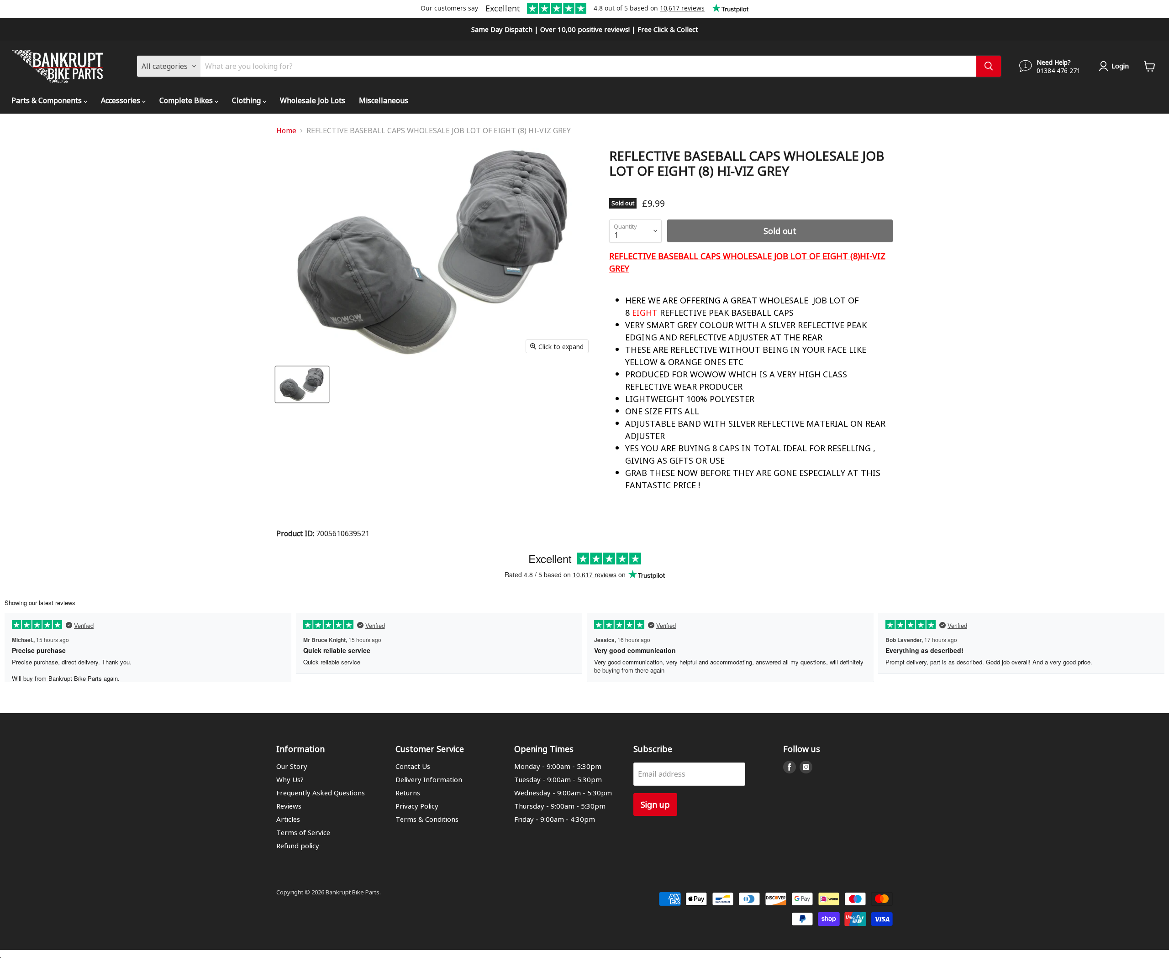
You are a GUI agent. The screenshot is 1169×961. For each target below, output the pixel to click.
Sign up (655, 804)
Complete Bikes (187, 100)
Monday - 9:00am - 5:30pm (557, 766)
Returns (407, 793)
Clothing (247, 100)
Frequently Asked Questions (320, 793)
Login (1120, 66)
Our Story (291, 766)
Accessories (121, 100)
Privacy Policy (416, 806)
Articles (288, 819)
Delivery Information (428, 779)
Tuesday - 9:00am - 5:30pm (558, 779)
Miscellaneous (383, 100)
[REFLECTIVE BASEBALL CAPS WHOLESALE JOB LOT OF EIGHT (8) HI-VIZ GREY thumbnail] (302, 384)
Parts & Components (47, 100)
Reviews (288, 806)
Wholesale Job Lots (312, 100)
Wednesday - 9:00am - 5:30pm (563, 793)
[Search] (988, 66)
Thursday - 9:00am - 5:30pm (560, 806)
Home (286, 130)
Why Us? (290, 779)
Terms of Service (303, 832)
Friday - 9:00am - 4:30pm (554, 819)
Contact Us (412, 766)
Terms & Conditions (426, 819)
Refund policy (297, 846)
